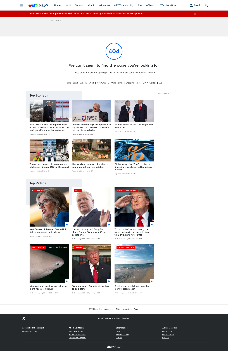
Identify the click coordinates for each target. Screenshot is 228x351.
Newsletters (127, 309)
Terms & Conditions (77, 334)
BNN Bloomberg (123, 334)
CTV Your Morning (123, 5)
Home (57, 5)
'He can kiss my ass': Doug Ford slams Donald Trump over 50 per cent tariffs (89, 232)
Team (136, 309)
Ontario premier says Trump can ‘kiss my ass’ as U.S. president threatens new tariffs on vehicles (91, 127)
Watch (91, 5)
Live (160, 83)
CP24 (118, 331)
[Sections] (21, 5)
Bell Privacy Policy (77, 331)
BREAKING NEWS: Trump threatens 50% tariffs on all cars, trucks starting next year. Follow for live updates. (49, 127)
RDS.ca (165, 338)
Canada (79, 5)
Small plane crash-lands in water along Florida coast (132, 287)
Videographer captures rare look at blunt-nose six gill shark (48, 287)
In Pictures (104, 5)
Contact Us (109, 309)
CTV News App (95, 309)
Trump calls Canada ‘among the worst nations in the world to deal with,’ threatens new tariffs (132, 232)
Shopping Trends (146, 5)
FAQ (118, 309)
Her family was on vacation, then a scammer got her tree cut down (90, 165)
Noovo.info (167, 331)
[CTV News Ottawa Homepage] (38, 5)
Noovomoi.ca (168, 334)
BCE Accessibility (29, 331)
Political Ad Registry (77, 338)
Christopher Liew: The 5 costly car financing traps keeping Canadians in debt (133, 167)
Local (68, 5)
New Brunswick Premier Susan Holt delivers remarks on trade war (48, 230)
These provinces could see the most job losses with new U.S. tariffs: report (49, 165)
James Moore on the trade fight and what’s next (134, 126)
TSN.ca (119, 338)
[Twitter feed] (23, 318)
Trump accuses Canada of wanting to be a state (90, 287)
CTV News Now (168, 5)
